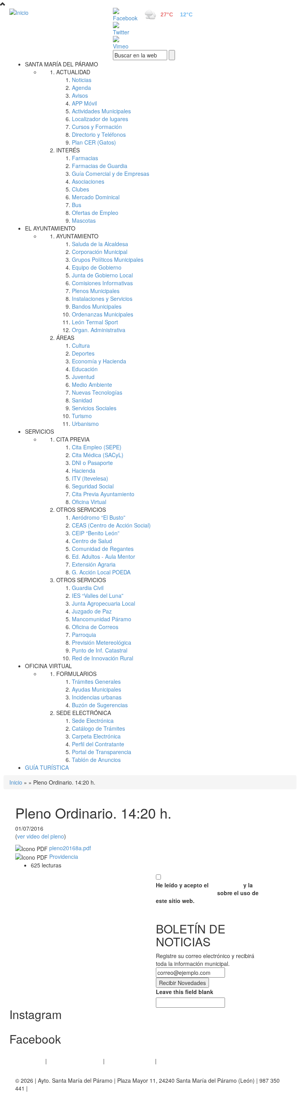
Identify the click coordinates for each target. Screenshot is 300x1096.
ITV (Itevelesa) (90, 478)
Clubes (80, 189)
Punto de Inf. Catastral (99, 650)
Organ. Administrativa (98, 330)
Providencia (63, 856)
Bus (76, 205)
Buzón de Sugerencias (100, 705)
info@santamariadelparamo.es (67, 1088)
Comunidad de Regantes (103, 548)
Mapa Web (171, 1061)
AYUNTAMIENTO (77, 236)
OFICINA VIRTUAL (48, 666)
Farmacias (85, 158)
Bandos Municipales (96, 306)
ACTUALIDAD (73, 72)
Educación (85, 369)
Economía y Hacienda (99, 361)
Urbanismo (85, 423)
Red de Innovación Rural (102, 658)
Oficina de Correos (95, 627)
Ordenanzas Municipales (102, 314)
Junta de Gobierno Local (102, 275)
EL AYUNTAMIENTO (50, 228)
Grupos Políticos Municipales (107, 259)
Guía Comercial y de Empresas (110, 173)
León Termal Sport (95, 322)
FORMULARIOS (76, 674)
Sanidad (82, 400)
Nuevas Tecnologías (97, 392)
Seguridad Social (93, 486)
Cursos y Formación (97, 127)
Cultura (81, 345)
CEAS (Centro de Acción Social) (111, 525)
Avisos (80, 95)
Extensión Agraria (94, 564)
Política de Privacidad (75, 1061)
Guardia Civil (88, 588)
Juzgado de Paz (92, 611)
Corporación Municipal (99, 252)
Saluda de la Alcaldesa (100, 244)
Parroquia (84, 634)
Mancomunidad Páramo (101, 619)
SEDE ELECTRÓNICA (83, 713)
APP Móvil (84, 103)
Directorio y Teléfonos (99, 134)
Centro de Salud (92, 541)
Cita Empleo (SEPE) (96, 447)
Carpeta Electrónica (96, 736)
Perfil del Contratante (98, 744)
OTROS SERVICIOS (81, 509)
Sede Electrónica (93, 720)
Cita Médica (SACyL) (97, 455)
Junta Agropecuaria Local (103, 603)
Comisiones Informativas (102, 283)
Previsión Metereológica (101, 642)
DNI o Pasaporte (92, 463)
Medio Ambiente (92, 384)
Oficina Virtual (89, 502)
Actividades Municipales (101, 111)
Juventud (83, 377)
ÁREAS (65, 337)
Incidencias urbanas (96, 697)
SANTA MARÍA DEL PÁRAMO (61, 64)
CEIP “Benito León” (96, 533)
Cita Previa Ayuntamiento (103, 494)
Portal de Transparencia (101, 752)
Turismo (82, 416)
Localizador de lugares (100, 119)
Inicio (15, 782)
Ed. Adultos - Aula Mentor (103, 556)
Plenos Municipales (96, 291)
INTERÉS (68, 150)
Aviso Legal (29, 1061)
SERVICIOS (39, 431)
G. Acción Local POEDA (101, 572)
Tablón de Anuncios (96, 759)
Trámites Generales (96, 681)
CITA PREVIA (72, 439)
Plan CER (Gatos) (94, 142)
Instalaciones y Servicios (102, 298)
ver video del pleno (40, 836)
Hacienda (83, 470)
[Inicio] (52, 12)
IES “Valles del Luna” (97, 595)
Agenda (81, 87)
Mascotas (84, 220)
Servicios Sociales (94, 408)
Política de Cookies (130, 1061)
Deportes (83, 353)
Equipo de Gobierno (96, 267)
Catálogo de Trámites (98, 728)
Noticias (81, 80)
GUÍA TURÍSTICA (47, 767)
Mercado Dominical (96, 197)
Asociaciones (88, 181)
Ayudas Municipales (96, 689)
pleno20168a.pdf (70, 848)
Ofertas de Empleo (95, 212)
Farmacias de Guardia (99, 166)
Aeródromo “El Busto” (98, 517)
